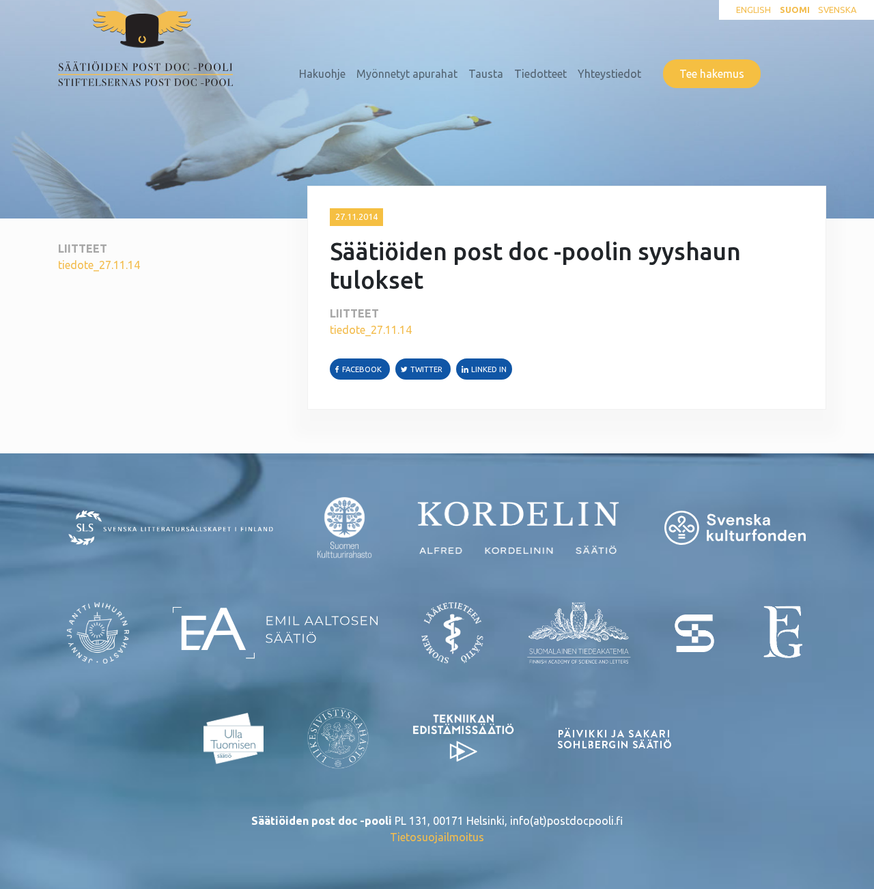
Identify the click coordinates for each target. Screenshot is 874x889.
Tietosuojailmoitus (437, 837)
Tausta (485, 74)
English (753, 9)
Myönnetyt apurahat (406, 74)
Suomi (795, 9)
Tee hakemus (711, 74)
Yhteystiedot (609, 74)
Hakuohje (322, 74)
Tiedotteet (540, 74)
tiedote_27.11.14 (99, 265)
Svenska (837, 9)
